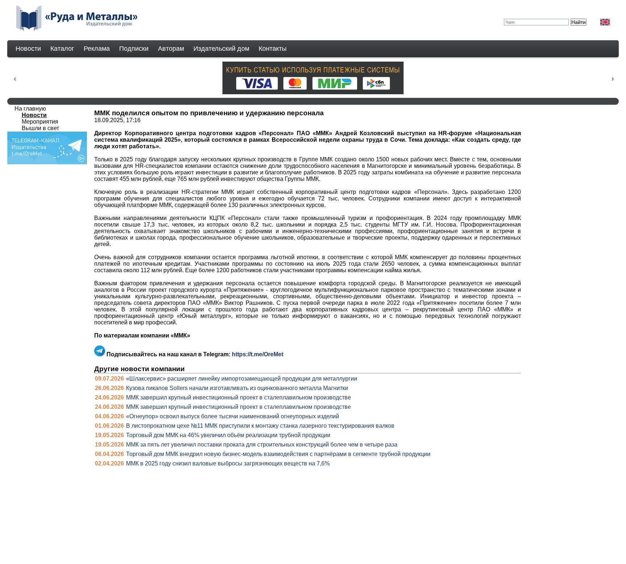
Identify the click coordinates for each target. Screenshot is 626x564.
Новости (28, 48)
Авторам (171, 48)
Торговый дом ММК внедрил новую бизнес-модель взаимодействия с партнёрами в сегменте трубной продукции (278, 454)
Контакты (273, 48)
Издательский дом (221, 48)
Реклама (97, 48)
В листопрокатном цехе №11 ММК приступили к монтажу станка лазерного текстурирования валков (260, 426)
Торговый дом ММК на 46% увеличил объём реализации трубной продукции (228, 435)
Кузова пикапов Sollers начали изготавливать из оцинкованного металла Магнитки (237, 388)
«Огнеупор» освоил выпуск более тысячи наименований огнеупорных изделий (232, 416)
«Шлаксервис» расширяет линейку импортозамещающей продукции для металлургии (241, 379)
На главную (30, 108)
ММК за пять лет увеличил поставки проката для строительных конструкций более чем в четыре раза (261, 444)
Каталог (62, 48)
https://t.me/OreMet (257, 354)
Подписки (134, 48)
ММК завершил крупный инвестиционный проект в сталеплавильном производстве (238, 397)
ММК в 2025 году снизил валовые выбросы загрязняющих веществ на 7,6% (228, 463)
